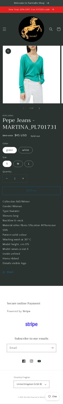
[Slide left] (24, 108)
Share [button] (10, 272)
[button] (4, 29)
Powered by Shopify (38, 397)
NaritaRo (27, 397)
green (9, 150)
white (25, 150)
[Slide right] (39, 108)
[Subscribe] (52, 348)
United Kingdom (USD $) (29, 384)
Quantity (7, 171)
